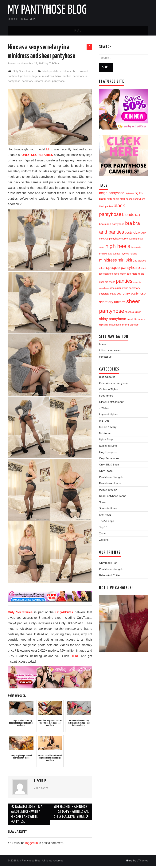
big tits (139, 193)
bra (75, 71)
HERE (75, 656)
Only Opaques (107, 452)
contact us (105, 356)
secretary (134, 287)
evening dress (136, 238)
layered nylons (129, 253)
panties (67, 75)
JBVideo (104, 408)
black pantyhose (52, 71)
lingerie (36, 75)
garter (102, 247)
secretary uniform (32, 80)
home (102, 344)
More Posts (41, 788)
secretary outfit (107, 293)
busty (129, 232)
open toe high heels (132, 273)
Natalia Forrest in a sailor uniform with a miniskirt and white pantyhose (26, 814)
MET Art (104, 420)
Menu (78, 30)
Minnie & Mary (107, 426)
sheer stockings (133, 312)
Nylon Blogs (106, 439)
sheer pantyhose (55, 80)
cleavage (139, 232)
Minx (58, 75)
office (102, 268)
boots (138, 215)
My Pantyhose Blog (47, 10)
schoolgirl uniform (119, 288)
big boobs (129, 193)
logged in (31, 843)
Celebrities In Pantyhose (113, 383)
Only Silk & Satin (109, 464)
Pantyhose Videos (110, 483)
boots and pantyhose (111, 223)
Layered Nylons (108, 414)
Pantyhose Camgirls (111, 477)
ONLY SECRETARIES (37, 154)
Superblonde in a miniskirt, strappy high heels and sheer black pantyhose (71, 812)
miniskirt (126, 260)
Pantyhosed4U (108, 489)
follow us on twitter (110, 350)
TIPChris (54, 63)
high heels (24, 75)
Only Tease (106, 470)
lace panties (114, 253)
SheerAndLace (108, 508)
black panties (106, 206)
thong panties (130, 324)
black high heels (109, 198)
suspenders (115, 324)
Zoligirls (103, 539)
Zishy (102, 533)
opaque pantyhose (123, 267)
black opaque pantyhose (132, 199)
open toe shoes (107, 282)
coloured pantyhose (110, 238)
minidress (48, 75)
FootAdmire (106, 395)
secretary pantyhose (131, 293)
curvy (124, 238)
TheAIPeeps (106, 520)
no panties (140, 260)
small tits (132, 319)
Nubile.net (105, 433)
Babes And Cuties (109, 575)
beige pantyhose (111, 193)
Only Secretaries (23, 71)
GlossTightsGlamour (111, 401)
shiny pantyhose (112, 319)
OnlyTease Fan (108, 562)
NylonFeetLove (108, 445)
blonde (68, 71)
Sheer (102, 502)
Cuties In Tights (108, 389)
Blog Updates (107, 376)
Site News (105, 514)
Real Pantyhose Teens (112, 495)
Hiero (129, 860)
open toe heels (111, 273)
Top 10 (103, 527)
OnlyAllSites (64, 612)
